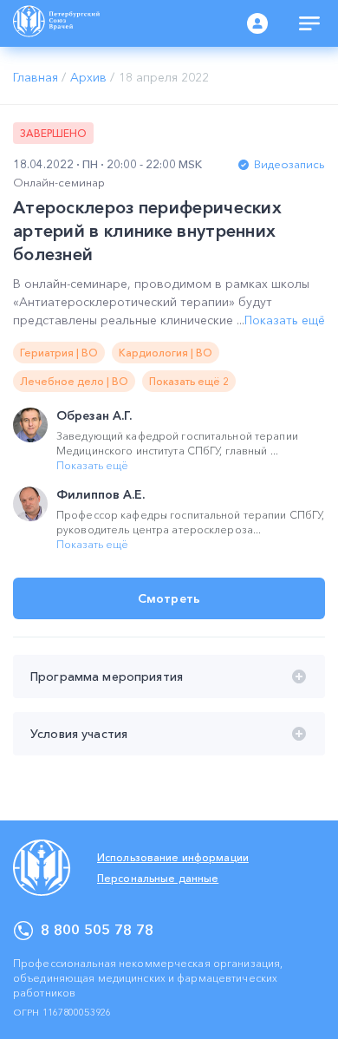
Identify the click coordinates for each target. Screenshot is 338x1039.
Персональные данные (157, 878)
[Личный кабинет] (257, 23)
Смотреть (169, 598)
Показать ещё (284, 320)
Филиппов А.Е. (100, 494)
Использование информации (173, 857)
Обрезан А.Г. (94, 415)
